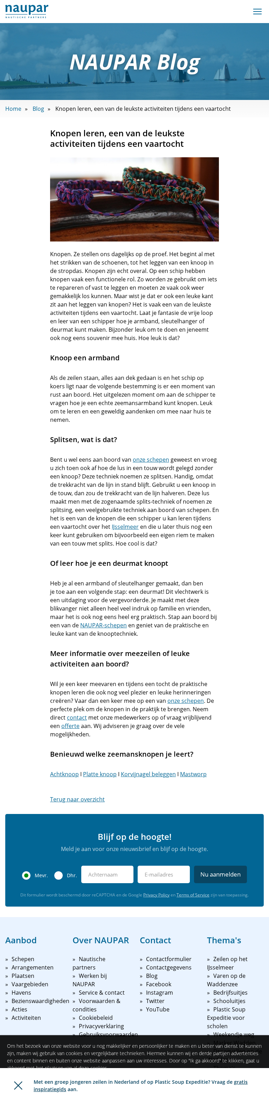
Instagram (159, 992)
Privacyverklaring (101, 1026)
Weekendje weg (233, 1034)
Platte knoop (100, 774)
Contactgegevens (169, 967)
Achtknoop (64, 774)
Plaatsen (23, 976)
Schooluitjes (229, 1001)
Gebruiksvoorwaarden (108, 1034)
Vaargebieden (30, 984)
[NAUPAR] (26, 11)
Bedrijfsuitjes (230, 992)
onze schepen (151, 459)
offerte (70, 726)
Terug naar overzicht (77, 799)
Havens (21, 992)
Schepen (23, 959)
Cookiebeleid (96, 1018)
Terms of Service (193, 895)
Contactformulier (169, 959)
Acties (19, 1009)
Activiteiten (26, 1018)
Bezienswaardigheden (40, 1001)
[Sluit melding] (18, 1085)
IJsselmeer (125, 527)
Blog (38, 109)
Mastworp (193, 774)
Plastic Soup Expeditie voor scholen (226, 1017)
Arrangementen (33, 967)
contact (77, 717)
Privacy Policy (156, 895)
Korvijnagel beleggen (148, 774)
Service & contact (102, 992)
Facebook (158, 984)
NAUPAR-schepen (103, 625)
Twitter (155, 1001)
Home (13, 109)
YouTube (158, 1009)
